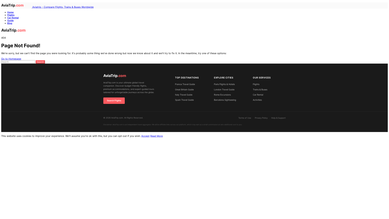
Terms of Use (244, 118)
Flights (10, 15)
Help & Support (278, 118)
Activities (257, 100)
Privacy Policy (261, 118)
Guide (10, 20)
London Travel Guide (224, 89)
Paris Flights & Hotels (224, 84)
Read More (156, 135)
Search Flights (114, 100)
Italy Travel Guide (183, 94)
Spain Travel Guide (184, 100)
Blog (9, 23)
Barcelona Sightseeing (225, 100)
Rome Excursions (222, 94)
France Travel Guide (185, 84)
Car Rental (13, 17)
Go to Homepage (11, 58)
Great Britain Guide (184, 89)
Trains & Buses (260, 89)
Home (10, 12)
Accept (145, 135)
